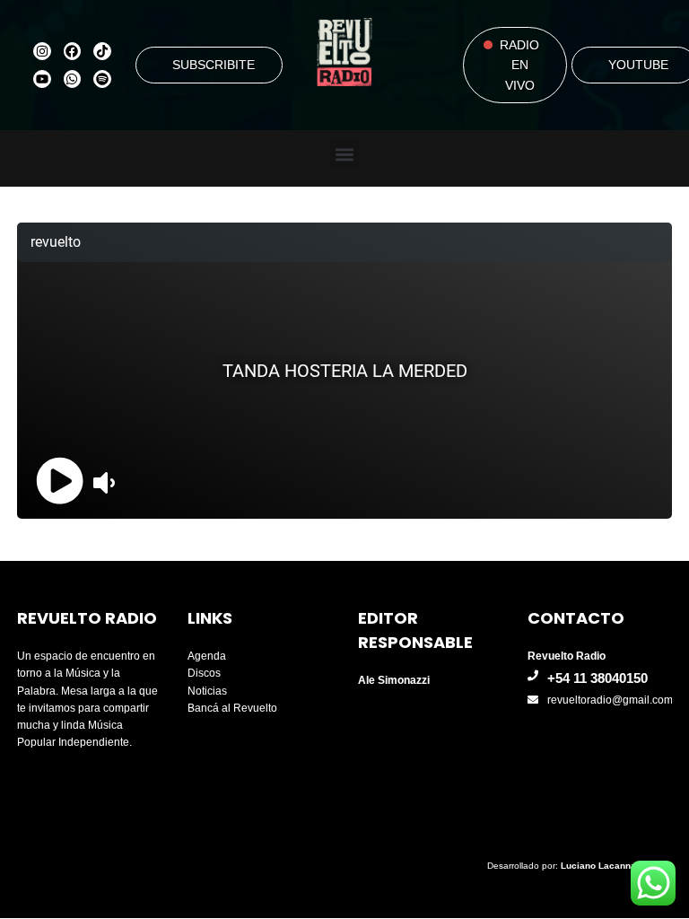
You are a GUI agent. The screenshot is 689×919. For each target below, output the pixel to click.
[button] (345, 154)
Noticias (207, 691)
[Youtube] (42, 79)
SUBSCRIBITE (213, 64)
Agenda (207, 656)
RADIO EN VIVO (519, 65)
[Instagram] (42, 51)
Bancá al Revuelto (232, 708)
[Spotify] (102, 79)
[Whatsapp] (73, 79)
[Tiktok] (102, 51)
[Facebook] (73, 51)
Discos (204, 673)
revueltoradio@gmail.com (610, 700)
